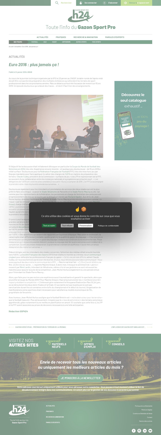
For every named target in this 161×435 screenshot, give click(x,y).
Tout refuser (67, 225)
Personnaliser (85, 225)
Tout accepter (49, 225)
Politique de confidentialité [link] (108, 226)
